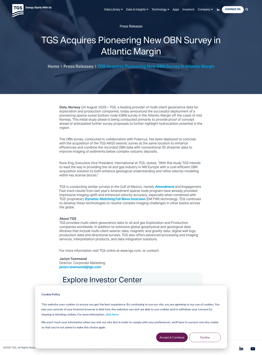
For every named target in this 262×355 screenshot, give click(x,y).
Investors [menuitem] (188, 10)
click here (111, 314)
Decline (205, 337)
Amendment (165, 187)
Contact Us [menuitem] (233, 9)
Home (53, 66)
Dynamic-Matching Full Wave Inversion (115, 199)
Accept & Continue (172, 337)
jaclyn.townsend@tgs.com (80, 267)
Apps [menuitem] (176, 10)
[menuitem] (113, 10)
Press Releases (78, 66)
